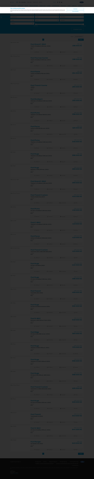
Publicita (74, 5)
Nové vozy (13, 5)
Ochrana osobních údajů (74, 461)
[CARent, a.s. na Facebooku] (58, 2)
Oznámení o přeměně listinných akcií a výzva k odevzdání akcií (67, 463)
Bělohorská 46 (35, 2)
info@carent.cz (16, 473)
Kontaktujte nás (38, 461)
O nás (69, 5)
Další (81, 39)
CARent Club (42, 5)
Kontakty (80, 5)
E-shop (48, 5)
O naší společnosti (75, 465)
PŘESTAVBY (63, 5)
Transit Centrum (34, 5)
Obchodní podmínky (63, 461)
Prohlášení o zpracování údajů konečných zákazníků (44, 463)
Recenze (44, 461)
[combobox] (22, 13)
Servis (26, 5)
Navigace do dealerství (53, 461)
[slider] (36, 24)
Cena (59, 22)
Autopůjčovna (55, 5)
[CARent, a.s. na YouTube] (62, 2)
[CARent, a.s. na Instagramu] (60, 2)
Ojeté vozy (20, 5)
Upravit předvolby (75, 11)
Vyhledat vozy (77, 29)
